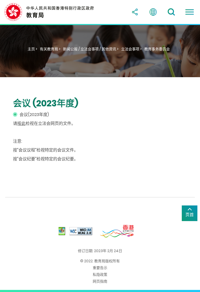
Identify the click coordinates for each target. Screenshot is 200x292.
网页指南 (100, 281)
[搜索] (171, 12)
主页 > (32, 49)
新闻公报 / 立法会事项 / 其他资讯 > (90, 49)
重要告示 (100, 267)
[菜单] (189, 12)
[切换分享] (135, 12)
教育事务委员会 (157, 49)
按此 (21, 123)
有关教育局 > (50, 49)
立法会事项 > (131, 49)
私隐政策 (100, 274)
